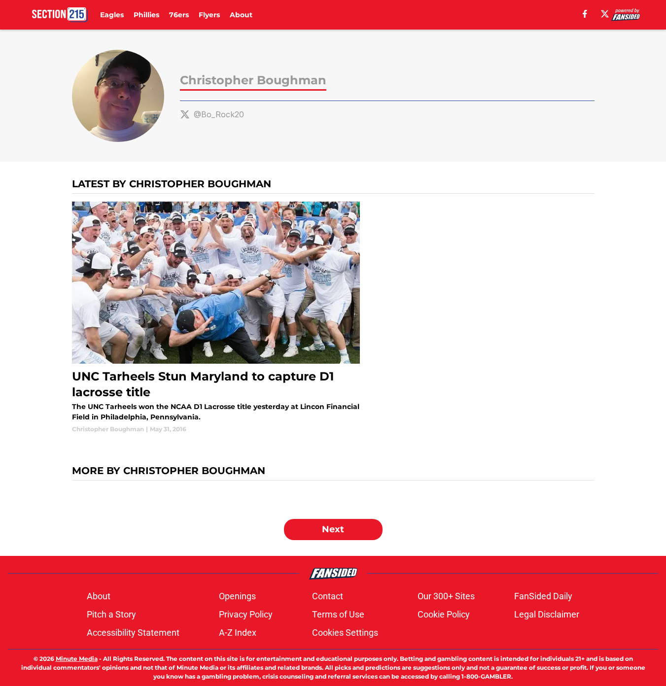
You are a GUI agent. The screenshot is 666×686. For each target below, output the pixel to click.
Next (333, 529)
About (241, 14)
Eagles (112, 14)
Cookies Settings (345, 632)
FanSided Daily (543, 596)
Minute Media (77, 658)
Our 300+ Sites (446, 596)
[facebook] (585, 14)
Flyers (209, 14)
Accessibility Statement (133, 632)
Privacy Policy (246, 614)
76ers (179, 14)
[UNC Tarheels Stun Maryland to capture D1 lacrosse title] (216, 318)
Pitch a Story (111, 614)
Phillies (146, 14)
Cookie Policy (444, 614)
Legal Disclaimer (546, 614)
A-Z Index (237, 632)
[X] (605, 14)
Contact (327, 596)
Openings (237, 596)
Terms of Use (338, 614)
